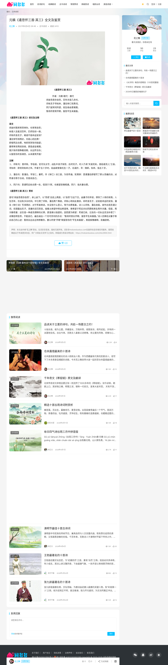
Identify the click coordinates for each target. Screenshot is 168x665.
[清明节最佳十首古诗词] (25, 537)
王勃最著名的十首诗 (56, 555)
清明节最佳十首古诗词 (57, 528)
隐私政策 (57, 653)
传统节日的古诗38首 (150, 150)
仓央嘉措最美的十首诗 (57, 351)
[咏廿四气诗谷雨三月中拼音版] (25, 440)
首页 (32, 4)
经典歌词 (52, 4)
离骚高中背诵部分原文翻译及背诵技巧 (151, 132)
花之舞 (12, 26)
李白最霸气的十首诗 (132, 131)
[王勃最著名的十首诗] (25, 564)
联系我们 (90, 653)
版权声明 (112, 657)
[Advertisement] (63, 292)
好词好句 (41, 4)
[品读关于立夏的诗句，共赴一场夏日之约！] (25, 333)
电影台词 (96, 4)
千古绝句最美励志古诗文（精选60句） (151, 169)
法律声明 (68, 653)
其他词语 (107, 4)
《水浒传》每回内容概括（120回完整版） (143, 82)
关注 (137, 57)
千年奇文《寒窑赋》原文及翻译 (62, 378)
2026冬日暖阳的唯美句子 (136, 91)
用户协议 (46, 653)
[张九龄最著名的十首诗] (25, 591)
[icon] (135, 655)
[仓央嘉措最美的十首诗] (25, 360)
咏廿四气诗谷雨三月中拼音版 (61, 431)
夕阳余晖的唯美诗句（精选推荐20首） (132, 150)
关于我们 (35, 653)
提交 (111, 634)
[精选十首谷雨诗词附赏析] (25, 413)
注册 (159, 4)
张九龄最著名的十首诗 (57, 582)
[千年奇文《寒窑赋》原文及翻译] (25, 387)
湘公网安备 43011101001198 (68, 657)
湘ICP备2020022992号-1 (42, 657)
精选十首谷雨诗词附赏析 (58, 405)
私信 (148, 57)
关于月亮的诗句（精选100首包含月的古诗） (132, 169)
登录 (153, 4)
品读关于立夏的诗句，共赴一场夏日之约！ (69, 324)
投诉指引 (79, 653)
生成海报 (104, 661)
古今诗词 (63, 4)
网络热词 (85, 4)
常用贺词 (74, 4)
